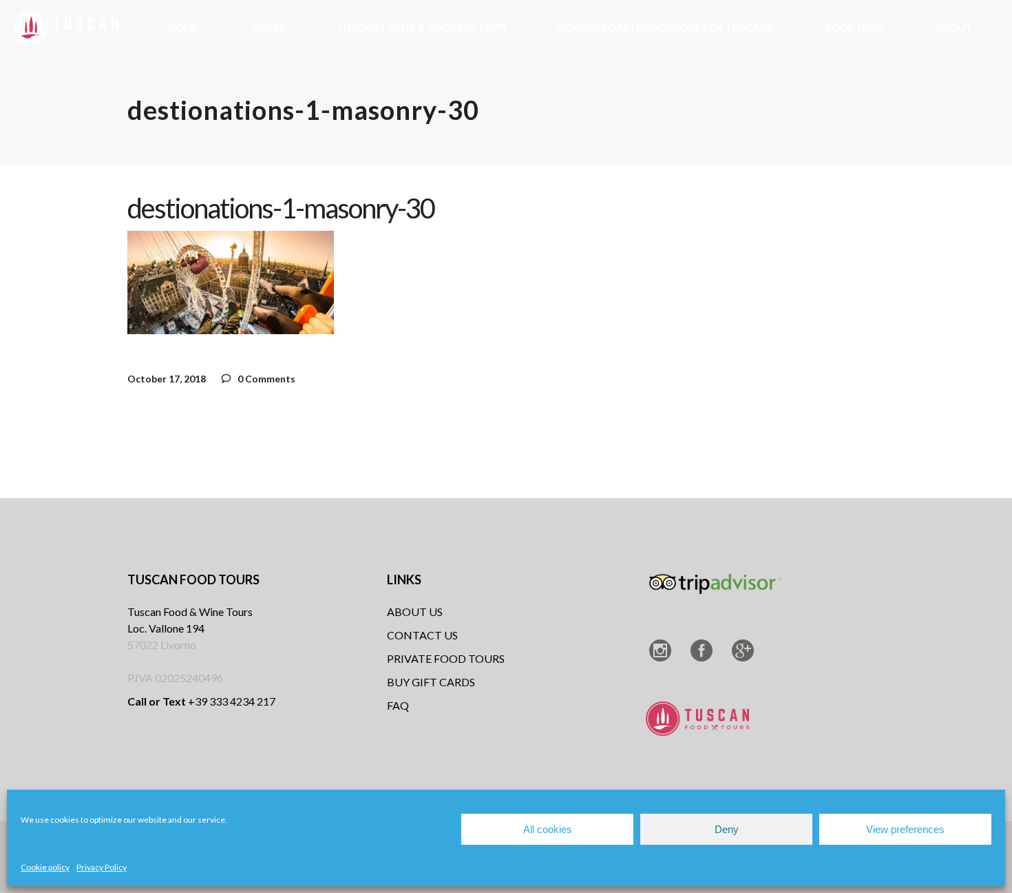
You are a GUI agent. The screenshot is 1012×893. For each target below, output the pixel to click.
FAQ (398, 705)
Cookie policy (45, 867)
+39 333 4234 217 (201, 701)
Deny (727, 829)
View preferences (905, 829)
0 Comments (265, 378)
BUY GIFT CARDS (431, 681)
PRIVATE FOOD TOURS (446, 658)
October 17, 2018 (166, 378)
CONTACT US (422, 634)
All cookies (547, 829)
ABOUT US (415, 611)
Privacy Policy (101, 867)
